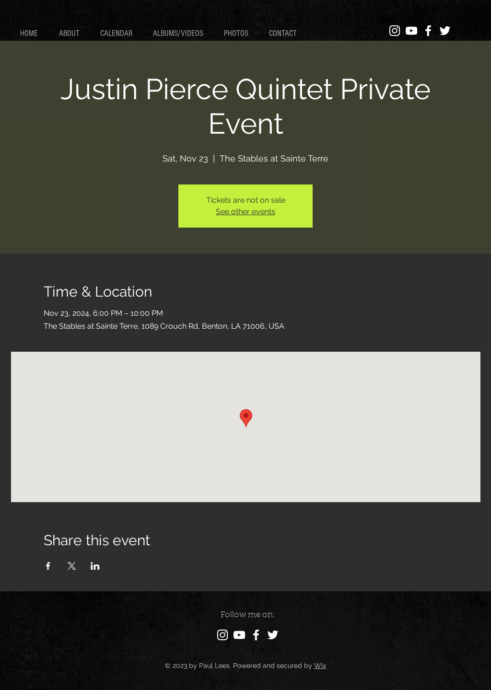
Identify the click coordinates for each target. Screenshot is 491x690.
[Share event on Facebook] (48, 566)
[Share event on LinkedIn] (95, 566)
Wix (320, 665)
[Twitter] (445, 30)
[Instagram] (394, 30)
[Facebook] (428, 30)
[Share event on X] (71, 566)
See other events (245, 211)
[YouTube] (411, 30)
